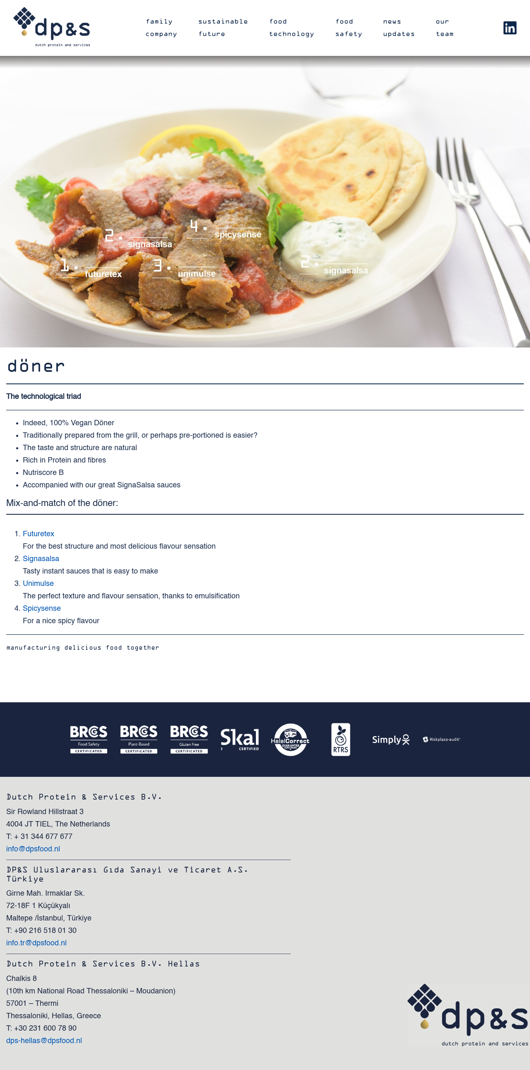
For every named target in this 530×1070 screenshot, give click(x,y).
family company (161, 28)
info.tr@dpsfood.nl (36, 943)
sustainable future (223, 28)
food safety (348, 28)
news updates (399, 28)
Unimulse (38, 584)
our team (445, 28)
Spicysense (42, 608)
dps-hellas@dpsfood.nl (44, 1041)
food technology (291, 28)
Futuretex (38, 534)
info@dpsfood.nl (33, 849)
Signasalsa (41, 559)
